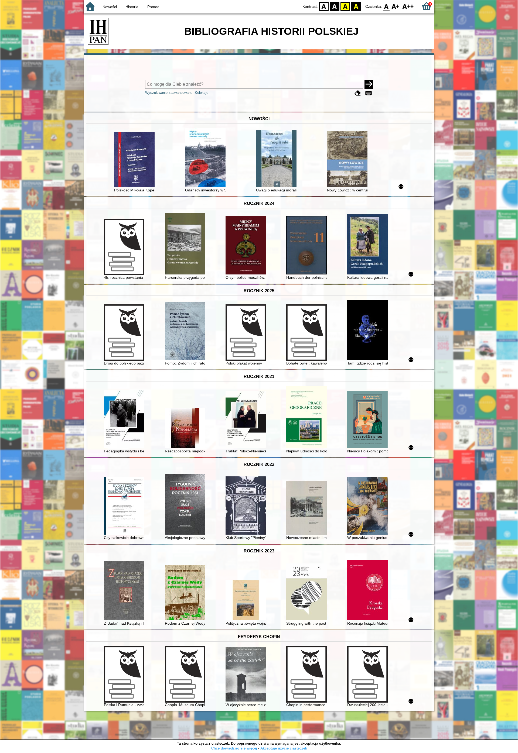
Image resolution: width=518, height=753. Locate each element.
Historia (131, 7)
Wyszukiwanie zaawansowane (168, 93)
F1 (395, 6)
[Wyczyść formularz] (357, 93)
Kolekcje (201, 93)
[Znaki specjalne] (368, 93)
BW (334, 6)
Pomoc (153, 7)
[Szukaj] (368, 84)
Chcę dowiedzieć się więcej (234, 748)
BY (356, 6)
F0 (386, 6)
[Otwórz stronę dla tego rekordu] (135, 160)
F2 (408, 6)
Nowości (110, 7)
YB (345, 6)
